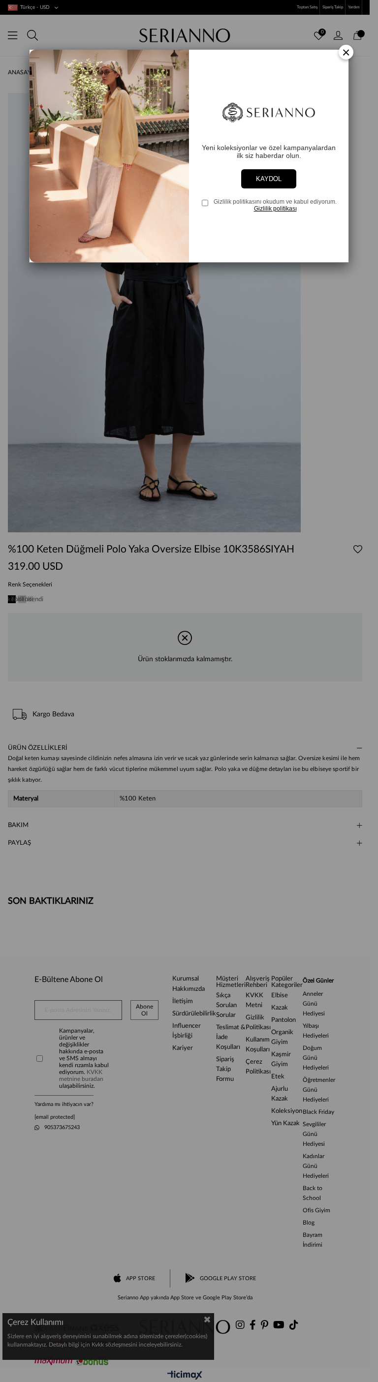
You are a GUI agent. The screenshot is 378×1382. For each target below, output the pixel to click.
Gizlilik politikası (275, 208)
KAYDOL (269, 179)
